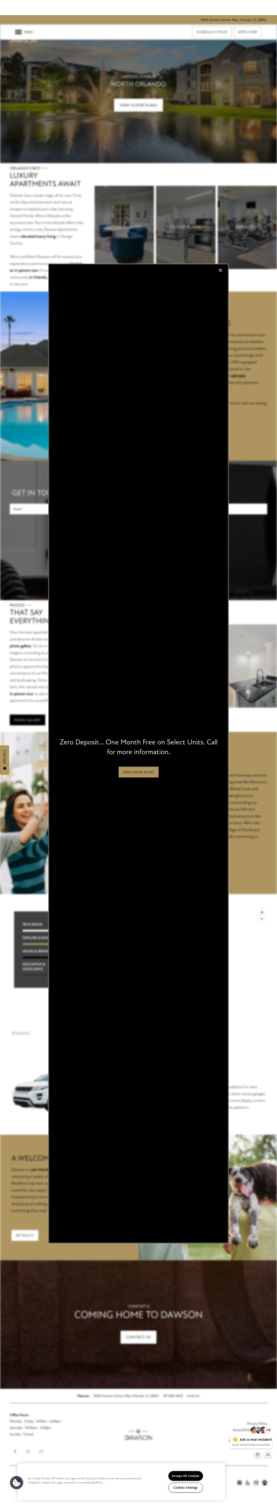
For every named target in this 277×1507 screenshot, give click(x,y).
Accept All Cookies (185, 1476)
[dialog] (138, 753)
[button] (139, 771)
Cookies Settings (185, 1487)
